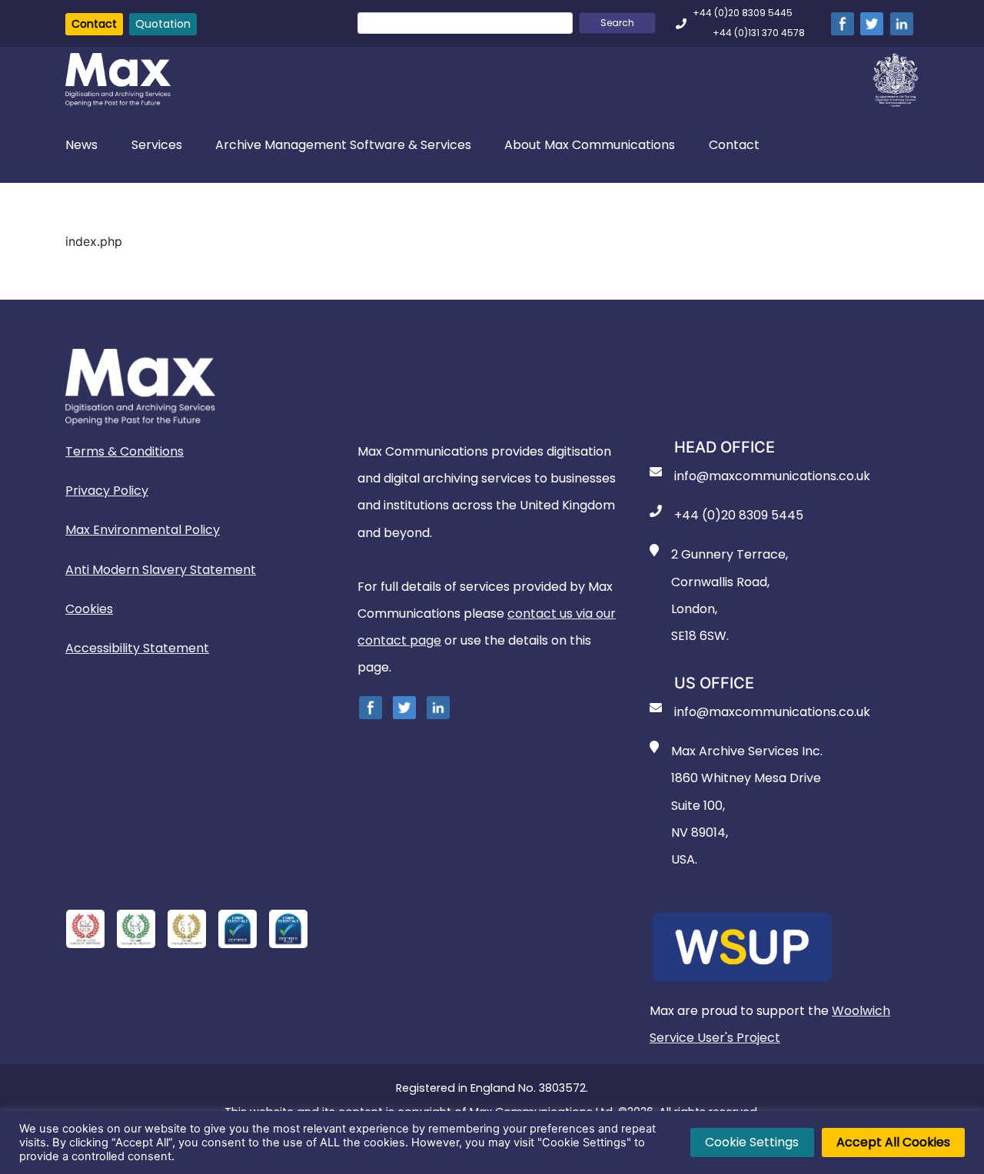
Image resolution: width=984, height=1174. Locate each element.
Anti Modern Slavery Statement (160, 570)
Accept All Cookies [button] (893, 1142)
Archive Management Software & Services (343, 145)
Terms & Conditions (124, 451)
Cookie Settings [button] (752, 1142)
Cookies (89, 609)
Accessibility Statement (137, 648)
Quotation (163, 24)
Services (156, 145)
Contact (94, 24)
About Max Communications (589, 145)
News (81, 145)
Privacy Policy (106, 490)
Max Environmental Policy (142, 530)
